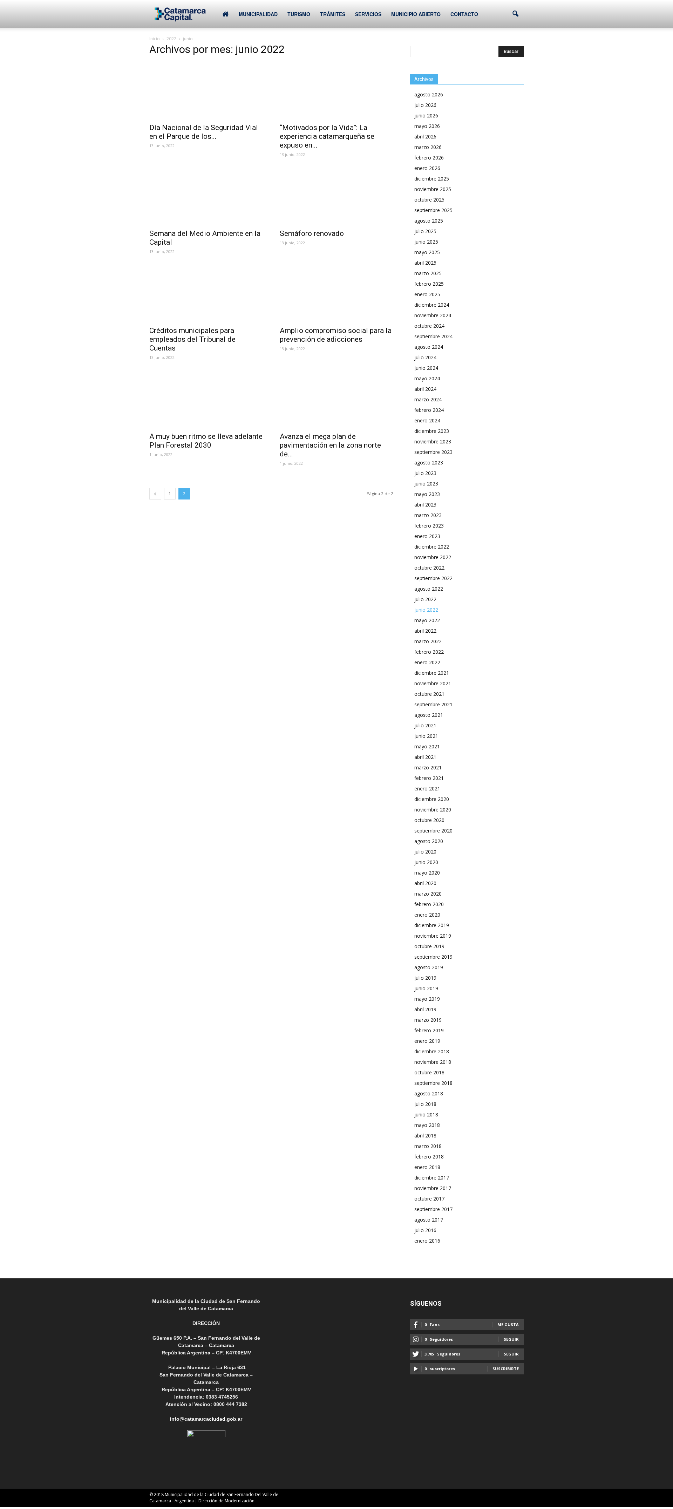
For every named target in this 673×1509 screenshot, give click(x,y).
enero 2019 (427, 1041)
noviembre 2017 (432, 1188)
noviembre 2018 (432, 1062)
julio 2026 (425, 105)
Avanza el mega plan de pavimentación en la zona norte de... (330, 445)
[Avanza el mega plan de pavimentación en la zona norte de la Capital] (336, 400)
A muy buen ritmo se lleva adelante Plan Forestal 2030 (206, 440)
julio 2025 (425, 231)
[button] (515, 14)
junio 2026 (426, 115)
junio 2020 (426, 862)
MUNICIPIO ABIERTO (416, 14)
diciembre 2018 (431, 1051)
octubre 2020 (429, 820)
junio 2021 (426, 736)
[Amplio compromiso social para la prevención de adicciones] (336, 294)
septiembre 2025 (433, 210)
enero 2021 (427, 788)
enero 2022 (427, 662)
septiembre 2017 (433, 1209)
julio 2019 (425, 977)
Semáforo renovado (312, 233)
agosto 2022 (428, 588)
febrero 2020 (429, 904)
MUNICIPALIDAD (258, 14)
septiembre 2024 (433, 336)
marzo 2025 (428, 273)
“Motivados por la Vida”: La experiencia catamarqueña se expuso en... (327, 136)
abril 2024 (425, 389)
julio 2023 (425, 473)
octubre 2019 (429, 946)
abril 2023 (425, 504)
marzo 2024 (428, 399)
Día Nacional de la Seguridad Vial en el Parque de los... (203, 132)
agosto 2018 (428, 1093)
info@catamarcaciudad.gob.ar (206, 1419)
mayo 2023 (427, 494)
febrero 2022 (429, 651)
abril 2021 (425, 757)
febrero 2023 (429, 525)
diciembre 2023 (431, 431)
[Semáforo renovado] (336, 197)
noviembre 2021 (432, 683)
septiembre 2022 (433, 578)
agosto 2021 (428, 715)
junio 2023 (426, 483)
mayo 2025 (427, 252)
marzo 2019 (428, 1020)
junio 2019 (426, 988)
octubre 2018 (429, 1072)
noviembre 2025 (432, 189)
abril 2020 (425, 883)
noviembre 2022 (432, 557)
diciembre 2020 (431, 799)
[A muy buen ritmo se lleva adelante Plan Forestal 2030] (206, 400)
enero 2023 (427, 536)
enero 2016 (427, 1240)
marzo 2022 (428, 641)
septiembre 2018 (433, 1083)
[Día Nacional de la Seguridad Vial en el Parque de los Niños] (206, 91)
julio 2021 (425, 725)
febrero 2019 (429, 1030)
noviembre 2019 (432, 935)
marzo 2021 (428, 767)
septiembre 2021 (433, 704)
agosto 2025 (428, 220)
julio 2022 (425, 599)
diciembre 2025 (431, 178)
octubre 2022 (429, 567)
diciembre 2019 (431, 925)
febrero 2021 (429, 778)
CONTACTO (464, 14)
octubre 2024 (429, 325)
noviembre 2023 (432, 441)
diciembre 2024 (431, 304)
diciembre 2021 (431, 672)
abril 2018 (425, 1135)
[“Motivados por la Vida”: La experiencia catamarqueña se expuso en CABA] (336, 91)
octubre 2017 (429, 1198)
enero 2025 (427, 294)
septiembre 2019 (433, 956)
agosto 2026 (428, 94)
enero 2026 (427, 168)
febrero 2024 (429, 410)
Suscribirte (505, 1368)
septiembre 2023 (433, 452)
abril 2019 (425, 1009)
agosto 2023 (428, 462)
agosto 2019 (428, 967)
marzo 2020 (428, 893)
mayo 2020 (427, 872)
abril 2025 (425, 262)
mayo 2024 (427, 378)
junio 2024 (426, 368)
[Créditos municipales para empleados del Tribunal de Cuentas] (206, 294)
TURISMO (298, 14)
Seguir (511, 1339)
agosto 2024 (428, 347)
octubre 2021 (429, 694)
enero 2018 (427, 1167)
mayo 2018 (427, 1125)
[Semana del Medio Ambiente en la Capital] (206, 197)
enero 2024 (427, 420)
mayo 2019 (427, 998)
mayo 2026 (427, 126)
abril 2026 (425, 136)
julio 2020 (425, 851)
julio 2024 (425, 357)
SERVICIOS (368, 14)
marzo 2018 (428, 1146)
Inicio (154, 39)
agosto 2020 (428, 841)
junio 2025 (426, 241)
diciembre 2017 (431, 1177)
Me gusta (508, 1324)
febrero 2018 (429, 1156)
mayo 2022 (427, 620)
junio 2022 (426, 609)
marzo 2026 (428, 147)
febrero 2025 (429, 283)
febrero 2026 (429, 157)
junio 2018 (426, 1114)
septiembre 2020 (433, 830)
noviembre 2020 (432, 809)
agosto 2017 (428, 1219)
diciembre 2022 (431, 546)
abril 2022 (425, 630)
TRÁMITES (332, 14)
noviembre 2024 (432, 315)
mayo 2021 (427, 746)
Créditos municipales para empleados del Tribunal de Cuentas (192, 339)
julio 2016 (425, 1230)
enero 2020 (427, 914)
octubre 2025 (429, 199)
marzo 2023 (428, 515)
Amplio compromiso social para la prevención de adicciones (336, 335)
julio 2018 (425, 1104)
